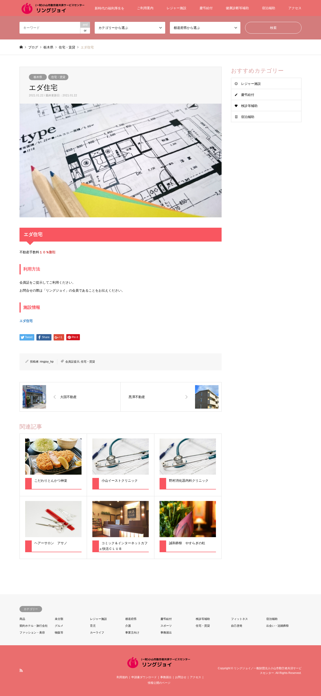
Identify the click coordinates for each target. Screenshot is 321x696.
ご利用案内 (145, 8)
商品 (22, 619)
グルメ (59, 625)
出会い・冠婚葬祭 (277, 625)
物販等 (59, 632)
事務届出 (166, 632)
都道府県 (131, 619)
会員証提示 (72, 361)
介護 (128, 625)
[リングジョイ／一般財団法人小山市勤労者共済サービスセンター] (160, 666)
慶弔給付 (206, 8)
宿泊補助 (268, 8)
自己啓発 (236, 625)
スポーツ (166, 625)
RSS (21, 670)
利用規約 (122, 677)
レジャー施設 (176, 8)
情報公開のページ (159, 682)
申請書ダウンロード (144, 677)
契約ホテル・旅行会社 (34, 625)
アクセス (294, 8)
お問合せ (180, 677)
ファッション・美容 (32, 632)
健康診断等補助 (237, 8)
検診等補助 (249, 106)
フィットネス (239, 619)
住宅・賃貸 (58, 77)
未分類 (59, 619)
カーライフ (97, 632)
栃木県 (38, 77)
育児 (93, 625)
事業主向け (132, 632)
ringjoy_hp (47, 361)
